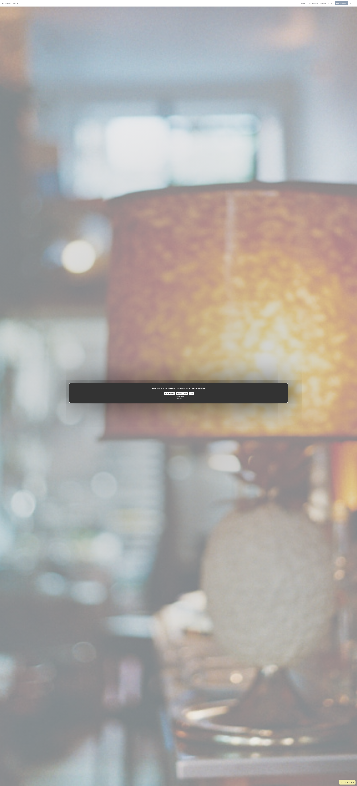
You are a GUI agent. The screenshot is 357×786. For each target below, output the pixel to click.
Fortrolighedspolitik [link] (179, 396)
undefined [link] (178, 398)
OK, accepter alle (169, 393)
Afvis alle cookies (182, 393)
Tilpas (191, 393)
